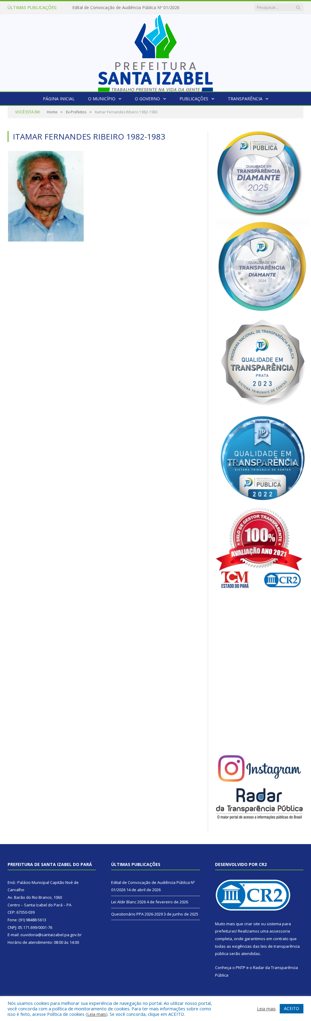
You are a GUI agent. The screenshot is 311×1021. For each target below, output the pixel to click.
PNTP (240, 967)
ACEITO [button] (291, 1008)
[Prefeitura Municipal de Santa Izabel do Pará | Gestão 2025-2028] (155, 51)
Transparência (245, 99)
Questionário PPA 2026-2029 (137, 914)
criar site (252, 923)
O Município (101, 99)
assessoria (279, 931)
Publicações (193, 99)
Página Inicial (59, 99)
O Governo (147, 99)
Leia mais (96, 1014)
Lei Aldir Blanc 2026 (91, 7)
